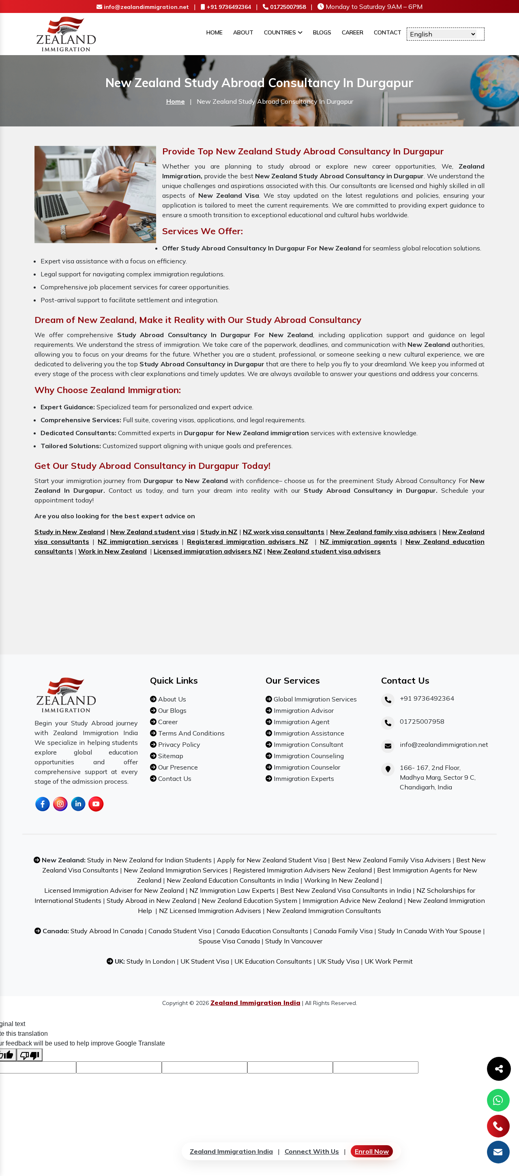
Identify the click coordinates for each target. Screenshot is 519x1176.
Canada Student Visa (179, 931)
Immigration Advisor (303, 710)
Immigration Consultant (307, 744)
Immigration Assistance (308, 733)
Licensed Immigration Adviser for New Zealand (114, 890)
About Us (171, 699)
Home (214, 32)
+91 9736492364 (228, 7)
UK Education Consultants (273, 961)
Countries (281, 32)
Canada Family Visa (343, 931)
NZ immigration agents (358, 541)
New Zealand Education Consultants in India (233, 880)
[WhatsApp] (498, 1100)
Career (352, 32)
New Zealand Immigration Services (176, 870)
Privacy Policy (178, 744)
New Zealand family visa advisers (383, 532)
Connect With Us (312, 1151)
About (243, 32)
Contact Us (174, 778)
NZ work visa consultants (284, 532)
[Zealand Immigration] (66, 33)
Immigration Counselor (306, 767)
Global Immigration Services (314, 699)
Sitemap (170, 756)
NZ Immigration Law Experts (232, 890)
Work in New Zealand (112, 551)
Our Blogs (172, 710)
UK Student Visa (204, 961)
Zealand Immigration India (231, 1151)
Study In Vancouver (293, 941)
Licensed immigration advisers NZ (208, 551)
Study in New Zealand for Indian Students (149, 860)
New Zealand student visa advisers (324, 551)
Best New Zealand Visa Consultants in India (345, 890)
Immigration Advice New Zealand (352, 900)
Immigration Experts (303, 778)
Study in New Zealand (69, 532)
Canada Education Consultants (262, 931)
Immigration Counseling (308, 756)
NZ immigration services (138, 541)
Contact (387, 32)
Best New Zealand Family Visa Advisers (391, 860)
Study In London (151, 961)
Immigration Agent (301, 722)
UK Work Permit (389, 961)
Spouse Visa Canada (229, 941)
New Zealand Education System (249, 900)
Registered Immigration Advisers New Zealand (302, 870)
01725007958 (287, 7)
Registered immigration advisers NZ (247, 541)
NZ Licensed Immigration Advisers (210, 911)
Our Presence (177, 767)
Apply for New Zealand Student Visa (271, 860)
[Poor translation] (30, 1054)
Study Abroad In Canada (107, 931)
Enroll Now (372, 1151)
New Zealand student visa (152, 532)
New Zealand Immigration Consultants (323, 911)
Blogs (322, 32)
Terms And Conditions (191, 733)
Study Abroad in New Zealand (151, 900)
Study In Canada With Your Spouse (429, 931)
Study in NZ (218, 532)
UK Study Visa (338, 961)
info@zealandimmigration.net (145, 7)
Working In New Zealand (341, 880)
